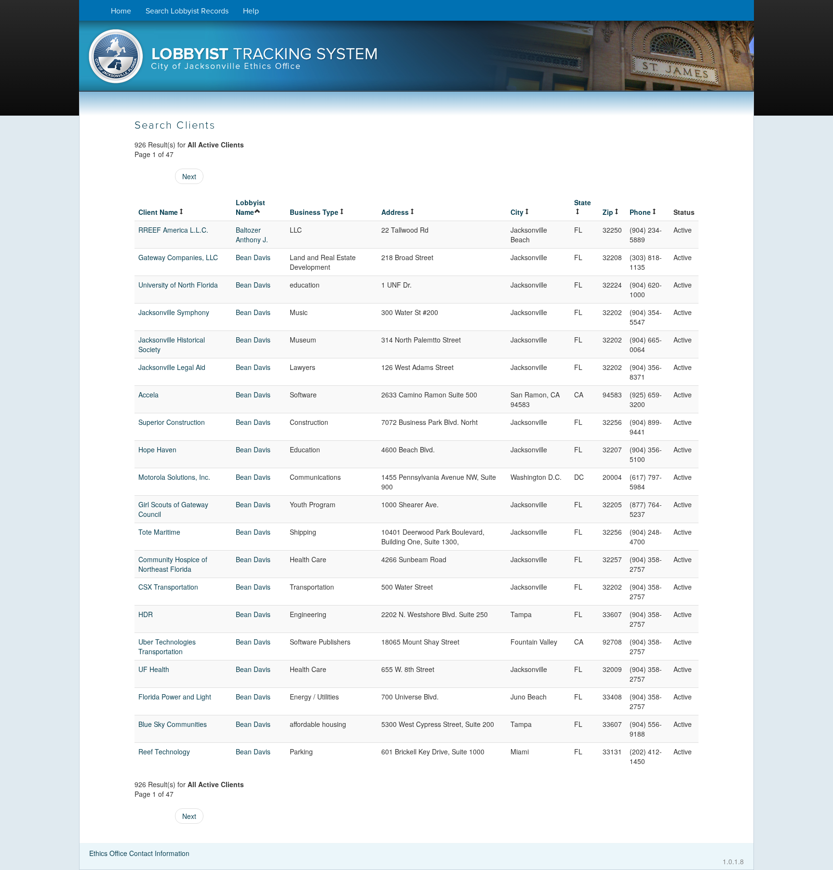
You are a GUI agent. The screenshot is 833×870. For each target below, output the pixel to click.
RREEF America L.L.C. (173, 230)
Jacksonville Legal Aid (171, 367)
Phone (640, 212)
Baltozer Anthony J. (252, 234)
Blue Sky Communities (172, 724)
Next (189, 176)
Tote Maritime (159, 532)
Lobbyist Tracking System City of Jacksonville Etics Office (416, 59)
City (517, 212)
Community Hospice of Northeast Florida (172, 564)
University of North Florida (178, 285)
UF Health (153, 669)
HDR (145, 614)
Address (395, 212)
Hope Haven (157, 449)
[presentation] (416, 59)
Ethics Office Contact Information (139, 853)
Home (121, 11)
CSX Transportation (168, 587)
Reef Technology (164, 751)
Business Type (314, 212)
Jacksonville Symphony (173, 312)
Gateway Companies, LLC (178, 257)
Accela (148, 394)
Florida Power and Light (174, 696)
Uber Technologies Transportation (167, 646)
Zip (608, 212)
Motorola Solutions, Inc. (174, 477)
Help (251, 11)
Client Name (158, 212)
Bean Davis (253, 257)
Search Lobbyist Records (187, 11)
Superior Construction (171, 422)
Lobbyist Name (250, 207)
